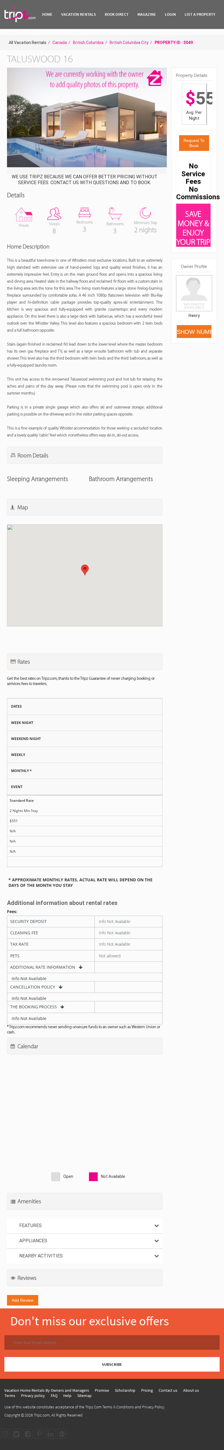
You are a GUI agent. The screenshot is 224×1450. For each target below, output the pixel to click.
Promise (102, 1390)
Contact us (168, 1390)
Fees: (12, 911)
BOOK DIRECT (117, 14)
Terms (9, 1395)
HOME (47, 14)
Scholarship (125, 1390)
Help (67, 1395)
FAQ (54, 1395)
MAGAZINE (146, 14)
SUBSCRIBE (112, 1364)
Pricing (147, 1390)
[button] (86, 121)
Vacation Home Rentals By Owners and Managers (46, 1390)
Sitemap (84, 1395)
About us (191, 1390)
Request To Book (193, 143)
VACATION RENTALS (78, 14)
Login (170, 14)
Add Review (23, 1300)
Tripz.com (42, 1415)
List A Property (200, 14)
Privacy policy (33, 1395)
